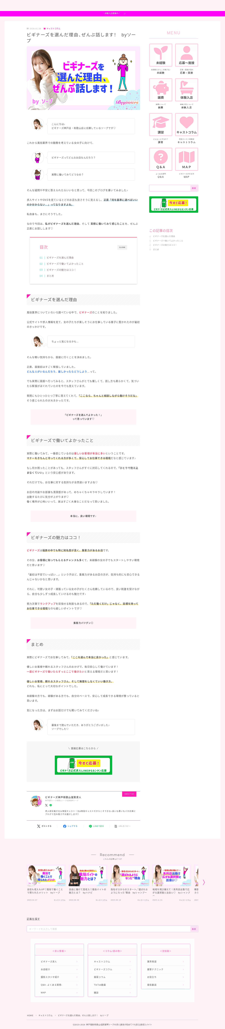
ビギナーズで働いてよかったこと (65, 263)
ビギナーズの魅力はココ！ (61, 270)
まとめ (50, 275)
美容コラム (100, 977)
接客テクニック (155, 969)
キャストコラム (53, 29)
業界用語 (152, 961)
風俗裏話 (152, 985)
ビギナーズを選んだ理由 (60, 257)
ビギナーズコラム (103, 969)
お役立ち (152, 977)
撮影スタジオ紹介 (50, 977)
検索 (194, 188)
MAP (43, 993)
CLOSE (122, 247)
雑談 (96, 993)
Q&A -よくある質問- (51, 985)
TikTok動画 (100, 985)
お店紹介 (45, 969)
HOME (30, 1015)
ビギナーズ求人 (49, 961)
